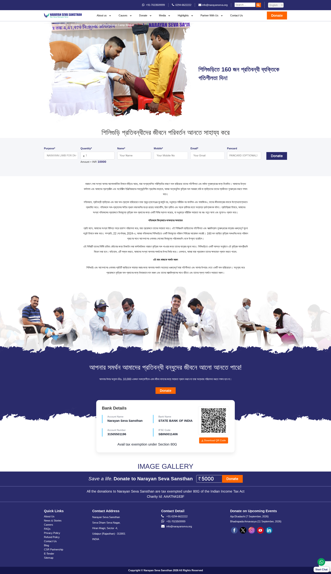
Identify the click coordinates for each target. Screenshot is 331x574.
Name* (121, 148)
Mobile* (158, 148)
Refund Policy (52, 537)
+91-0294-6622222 (177, 516)
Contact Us (236, 15)
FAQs (47, 528)
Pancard (232, 148)
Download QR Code (214, 440)
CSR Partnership (53, 549)
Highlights (183, 15)
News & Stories (53, 520)
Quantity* (86, 148)
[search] (258, 5)
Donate (143, 15)
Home (62, 24)
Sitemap (48, 557)
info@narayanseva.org (179, 526)
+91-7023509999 (175, 521)
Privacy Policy (52, 532)
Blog (46, 545)
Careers (48, 524)
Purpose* (49, 148)
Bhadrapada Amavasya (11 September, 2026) (255, 521)
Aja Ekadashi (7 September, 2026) (249, 516)
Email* (194, 148)
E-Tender (49, 553)
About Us (49, 516)
